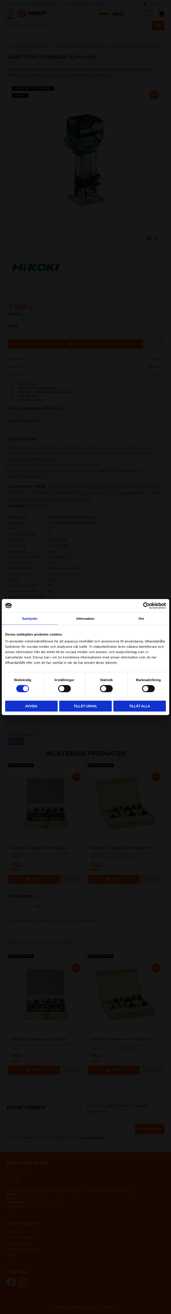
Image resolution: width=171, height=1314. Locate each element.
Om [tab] (141, 618)
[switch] (64, 688)
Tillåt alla (139, 706)
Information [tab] (85, 618)
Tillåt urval (85, 706)
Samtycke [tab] (29, 618)
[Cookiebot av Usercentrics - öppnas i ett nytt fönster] (146, 605)
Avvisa (31, 706)
